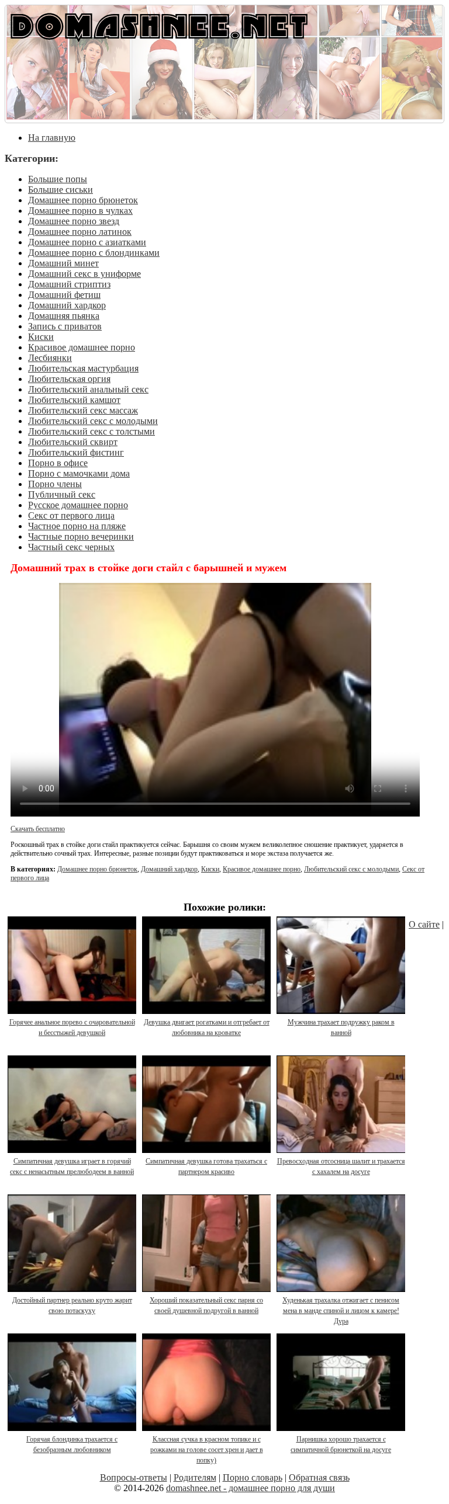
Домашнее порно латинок (80, 232)
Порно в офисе (58, 463)
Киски (41, 337)
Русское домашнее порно (78, 505)
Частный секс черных (71, 547)
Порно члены (55, 484)
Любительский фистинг (76, 452)
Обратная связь (319, 1477)
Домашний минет (63, 263)
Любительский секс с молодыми (93, 421)
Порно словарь (252, 1477)
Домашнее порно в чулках (80, 211)
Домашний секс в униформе (84, 274)
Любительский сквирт (73, 442)
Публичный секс (61, 494)
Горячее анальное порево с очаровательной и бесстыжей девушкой (72, 1027)
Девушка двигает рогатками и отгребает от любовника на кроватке (207, 1027)
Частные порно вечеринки (81, 536)
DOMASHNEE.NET (159, 25)
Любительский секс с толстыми (91, 431)
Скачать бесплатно (38, 829)
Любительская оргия (69, 379)
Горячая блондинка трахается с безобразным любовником (72, 1444)
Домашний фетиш (64, 295)
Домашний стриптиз (69, 284)
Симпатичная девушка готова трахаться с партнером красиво (206, 1166)
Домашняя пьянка (63, 316)
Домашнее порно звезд (73, 221)
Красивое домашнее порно (81, 347)
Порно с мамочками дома (79, 473)
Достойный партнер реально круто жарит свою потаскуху (72, 1305)
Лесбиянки (50, 358)
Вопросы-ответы (133, 1477)
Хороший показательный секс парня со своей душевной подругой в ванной (206, 1305)
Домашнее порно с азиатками (87, 242)
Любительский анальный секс (88, 389)
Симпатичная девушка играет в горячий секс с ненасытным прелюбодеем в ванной (72, 1166)
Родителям (195, 1477)
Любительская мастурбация (83, 368)
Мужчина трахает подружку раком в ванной (341, 1027)
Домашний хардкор (67, 305)
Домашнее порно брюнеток (83, 200)
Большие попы (57, 179)
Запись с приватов (65, 326)
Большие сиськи (60, 189)
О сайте (424, 924)
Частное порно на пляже (77, 526)
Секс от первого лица (71, 515)
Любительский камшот (74, 400)
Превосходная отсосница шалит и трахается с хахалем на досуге (341, 1166)
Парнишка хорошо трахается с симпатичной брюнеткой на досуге (341, 1444)
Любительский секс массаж (83, 410)
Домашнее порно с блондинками (94, 253)
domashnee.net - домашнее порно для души (250, 1488)
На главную (51, 138)
